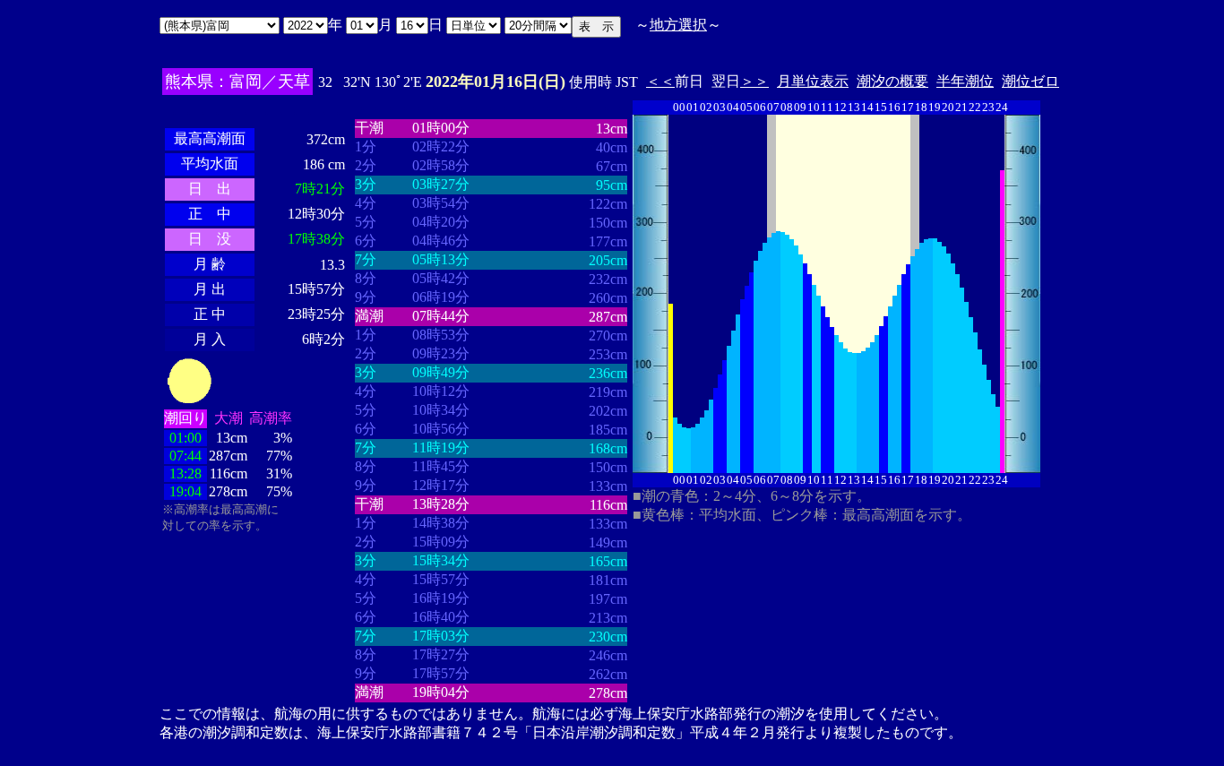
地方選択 (678, 24)
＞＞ (754, 81)
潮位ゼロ (1030, 81)
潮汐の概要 (892, 81)
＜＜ (660, 81)
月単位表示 (813, 81)
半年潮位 (965, 81)
